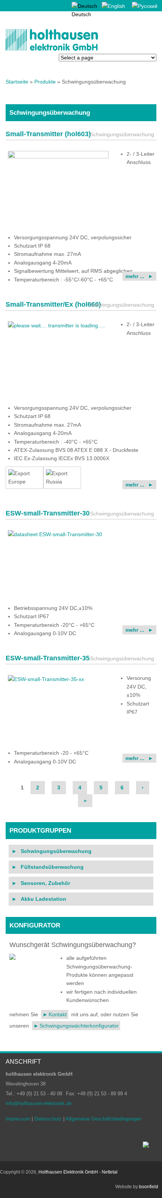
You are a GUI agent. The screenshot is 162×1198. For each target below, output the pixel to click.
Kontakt (58, 1014)
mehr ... (134, 276)
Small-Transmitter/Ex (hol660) (53, 304)
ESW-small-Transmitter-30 (48, 513)
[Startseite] (52, 49)
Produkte (45, 82)
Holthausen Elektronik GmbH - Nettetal (78, 1172)
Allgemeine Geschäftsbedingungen (103, 1119)
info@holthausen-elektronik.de (39, 1103)
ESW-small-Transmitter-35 (48, 658)
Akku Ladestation (43, 899)
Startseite (17, 82)
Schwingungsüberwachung (56, 851)
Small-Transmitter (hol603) (48, 134)
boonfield (148, 1186)
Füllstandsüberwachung (52, 867)
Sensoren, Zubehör (45, 883)
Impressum (18, 1119)
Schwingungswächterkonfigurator (79, 1026)
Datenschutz (48, 1119)
